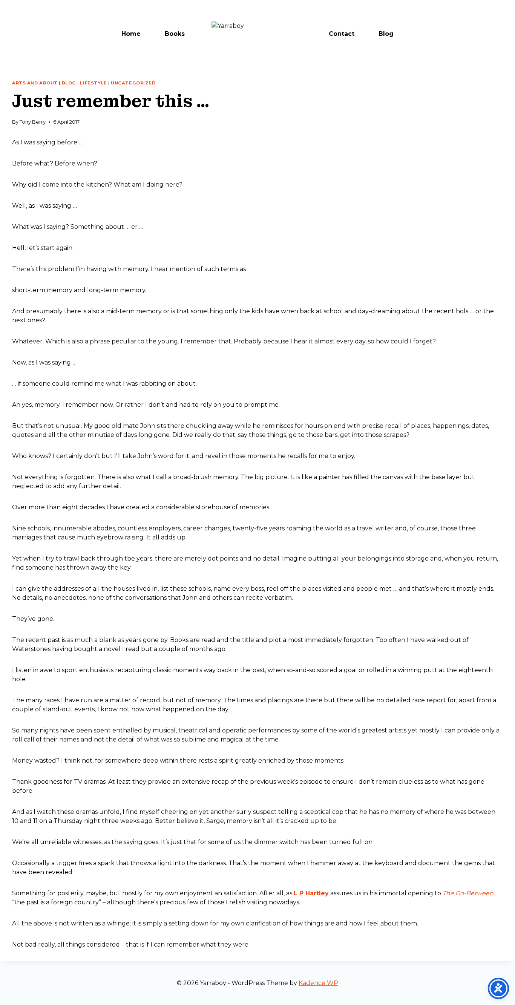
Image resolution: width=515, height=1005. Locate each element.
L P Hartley (311, 893)
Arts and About (35, 83)
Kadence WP (318, 983)
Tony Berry (33, 122)
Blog (386, 33)
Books (175, 33)
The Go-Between (468, 893)
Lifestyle (93, 83)
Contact (341, 33)
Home (131, 33)
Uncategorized (133, 83)
